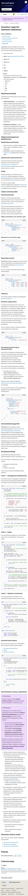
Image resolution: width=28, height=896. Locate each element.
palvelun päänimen (7, 298)
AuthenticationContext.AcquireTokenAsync (11, 383)
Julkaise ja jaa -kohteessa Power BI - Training (11, 869)
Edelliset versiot (19, 888)
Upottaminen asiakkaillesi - (10, 844)
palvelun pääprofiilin (15, 781)
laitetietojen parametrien (7, 203)
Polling (5, 650)
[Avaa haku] (18, 14)
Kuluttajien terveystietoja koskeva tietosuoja (10, 892)
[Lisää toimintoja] (26, 23)
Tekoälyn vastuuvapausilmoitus (8, 888)
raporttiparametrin (19, 265)
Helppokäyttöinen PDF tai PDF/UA (15, 56)
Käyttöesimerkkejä (6, 36)
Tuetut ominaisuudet (6, 39)
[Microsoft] (14, 14)
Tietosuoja (13, 890)
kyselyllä (12, 180)
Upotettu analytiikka (14, 23)
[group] (14, 283)
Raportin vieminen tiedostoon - (11, 842)
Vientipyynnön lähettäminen (10, 648)
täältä (23, 456)
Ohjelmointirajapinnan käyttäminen (10, 38)
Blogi (2, 890)
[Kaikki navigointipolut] (2, 23)
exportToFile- (4, 176)
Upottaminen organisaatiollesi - (11, 846)
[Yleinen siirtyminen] (1, 14)
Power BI (6, 23)
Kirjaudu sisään (23, 14)
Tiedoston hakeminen (9, 652)
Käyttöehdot (3, 894)
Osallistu (8, 890)
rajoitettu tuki (7, 152)
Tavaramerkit (11, 894)
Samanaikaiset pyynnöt (7, 41)
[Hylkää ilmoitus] (26, 2)
